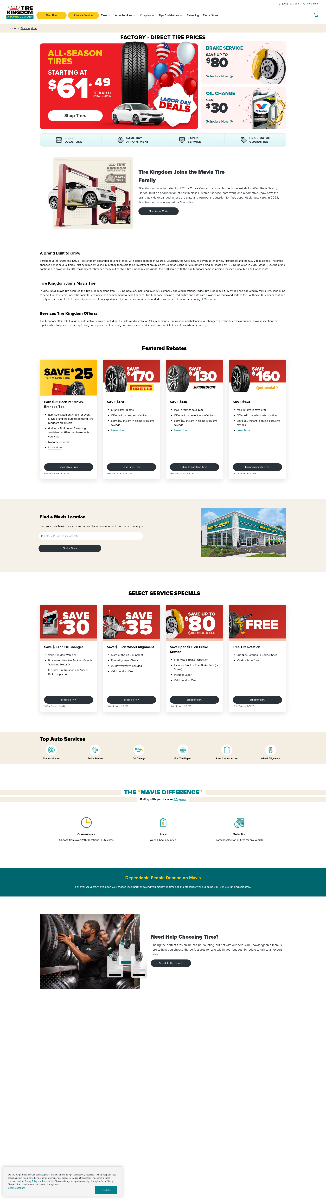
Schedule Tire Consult (171, 963)
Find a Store (70, 548)
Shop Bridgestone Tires (194, 467)
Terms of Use (48, 1181)
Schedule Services (83, 15)
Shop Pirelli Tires (131, 467)
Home (12, 28)
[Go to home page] (19, 12)
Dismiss (106, 1190)
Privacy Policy (31, 1181)
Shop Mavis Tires (69, 467)
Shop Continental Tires (257, 467)
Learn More (55, 447)
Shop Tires (51, 15)
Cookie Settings (16, 1188)
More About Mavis (158, 211)
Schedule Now (217, 76)
